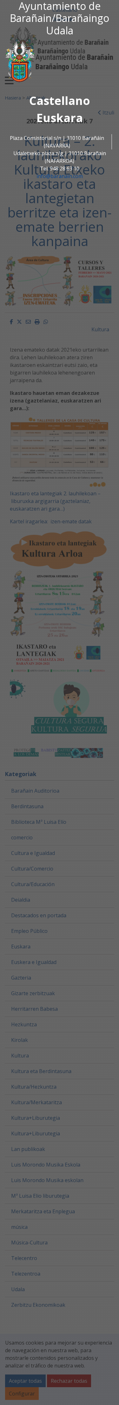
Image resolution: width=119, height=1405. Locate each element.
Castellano (59, 100)
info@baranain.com (59, 176)
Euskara (59, 118)
